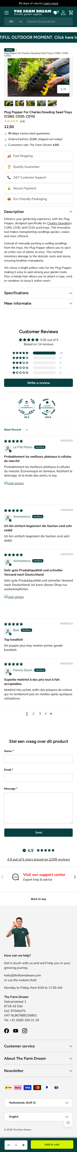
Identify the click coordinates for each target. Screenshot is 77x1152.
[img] (13, 441)
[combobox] (38, 21)
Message (9, 788)
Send (38, 832)
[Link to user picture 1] (14, 491)
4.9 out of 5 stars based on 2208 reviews (38, 859)
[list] (38, 77)
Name (8, 751)
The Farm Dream (22, 1129)
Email (7, 769)
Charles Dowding (58, 223)
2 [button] (33, 713)
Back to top (38, 899)
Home (9, 49)
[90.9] (26, 407)
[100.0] (47, 407)
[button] (21, 353)
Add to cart (52, 1144)
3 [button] (40, 713)
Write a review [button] (38, 383)
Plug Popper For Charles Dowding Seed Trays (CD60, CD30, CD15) (36, 54)
